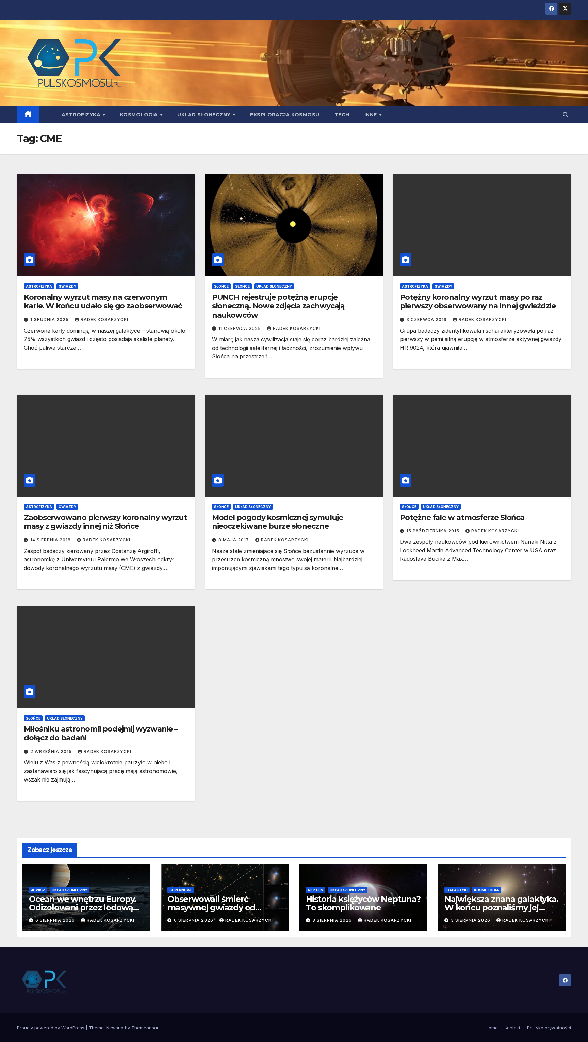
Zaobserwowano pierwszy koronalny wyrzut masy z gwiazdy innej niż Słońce (105, 522)
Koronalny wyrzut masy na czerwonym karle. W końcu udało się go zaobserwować (103, 301)
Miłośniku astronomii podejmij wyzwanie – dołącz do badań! (101, 733)
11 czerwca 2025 (240, 328)
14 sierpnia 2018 (51, 539)
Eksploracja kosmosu (285, 115)
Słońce (221, 286)
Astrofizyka (82, 115)
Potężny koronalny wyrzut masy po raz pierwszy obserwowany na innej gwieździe (477, 301)
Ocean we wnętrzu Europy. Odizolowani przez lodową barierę (82, 907)
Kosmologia (140, 115)
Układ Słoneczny (204, 115)
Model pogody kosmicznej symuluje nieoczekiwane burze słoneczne (277, 522)
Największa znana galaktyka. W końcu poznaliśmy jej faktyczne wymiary (501, 907)
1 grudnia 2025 (50, 319)
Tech (341, 115)
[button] (565, 114)
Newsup (115, 1027)
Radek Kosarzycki (104, 319)
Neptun (315, 890)
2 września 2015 (51, 751)
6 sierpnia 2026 (55, 920)
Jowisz (38, 890)
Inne (371, 115)
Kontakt (512, 1027)
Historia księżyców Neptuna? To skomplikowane (363, 903)
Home (492, 1027)
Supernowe (180, 890)
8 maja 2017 (234, 539)
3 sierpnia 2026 (332, 920)
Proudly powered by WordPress (51, 1027)
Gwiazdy (67, 286)
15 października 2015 (433, 530)
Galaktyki (457, 890)
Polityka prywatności (549, 1027)
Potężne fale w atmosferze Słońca (462, 517)
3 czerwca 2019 (427, 319)
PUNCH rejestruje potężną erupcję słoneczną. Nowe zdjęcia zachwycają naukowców (278, 306)
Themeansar (144, 1027)
